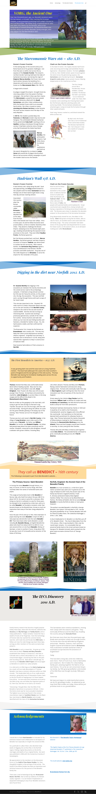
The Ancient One (79, 3)
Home (51, 3)
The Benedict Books (67, 3)
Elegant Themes (22, 792)
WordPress (38, 792)
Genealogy (57, 3)
